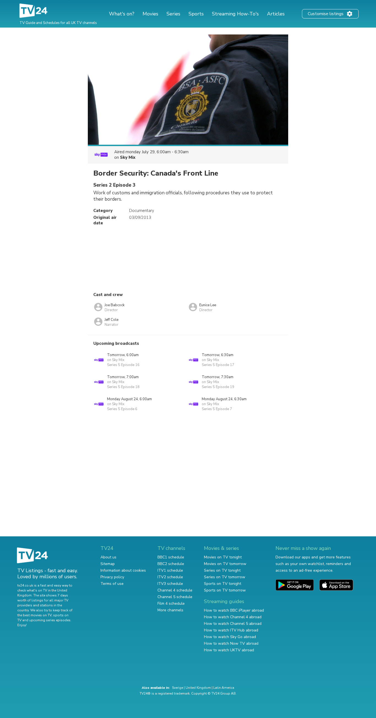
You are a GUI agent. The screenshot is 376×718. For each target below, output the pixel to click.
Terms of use (112, 583)
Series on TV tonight (222, 570)
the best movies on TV (34, 615)
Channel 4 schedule (174, 590)
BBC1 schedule (170, 557)
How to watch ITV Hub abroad (231, 630)
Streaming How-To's (235, 13)
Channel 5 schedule (174, 596)
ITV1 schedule (170, 570)
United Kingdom (198, 687)
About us (108, 557)
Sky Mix (127, 157)
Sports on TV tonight (222, 583)
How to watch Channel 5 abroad (232, 623)
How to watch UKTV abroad (229, 650)
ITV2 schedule (170, 577)
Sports (196, 13)
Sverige (177, 687)
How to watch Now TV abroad (231, 643)
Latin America (223, 687)
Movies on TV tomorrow (225, 563)
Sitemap (107, 563)
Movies (150, 13)
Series (173, 13)
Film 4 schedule (171, 603)
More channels (170, 610)
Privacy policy (112, 577)
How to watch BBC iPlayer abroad (234, 610)
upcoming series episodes (49, 620)
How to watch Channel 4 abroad (232, 617)
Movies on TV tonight (223, 557)
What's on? (121, 13)
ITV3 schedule (170, 583)
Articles (276, 13)
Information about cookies (123, 570)
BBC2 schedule (170, 563)
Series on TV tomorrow (224, 577)
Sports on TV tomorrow (225, 590)
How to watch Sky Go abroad (230, 636)
